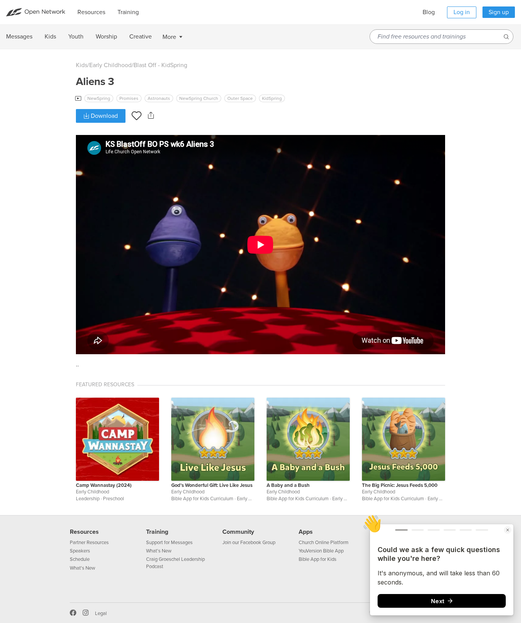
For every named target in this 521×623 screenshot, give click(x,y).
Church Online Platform (324, 543)
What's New (82, 568)
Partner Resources (89, 543)
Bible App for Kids (317, 559)
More (169, 37)
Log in (461, 12)
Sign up (499, 12)
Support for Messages (169, 543)
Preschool (113, 499)
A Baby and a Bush (288, 485)
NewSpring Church (198, 98)
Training (157, 532)
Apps (306, 532)
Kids (81, 65)
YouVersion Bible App (321, 551)
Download (103, 116)
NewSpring (98, 98)
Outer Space (240, 98)
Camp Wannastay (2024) (104, 485)
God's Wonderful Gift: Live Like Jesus (211, 485)
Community (238, 532)
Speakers (80, 551)
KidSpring (272, 98)
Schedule (80, 559)
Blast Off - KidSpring (160, 65)
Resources (84, 532)
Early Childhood (110, 65)
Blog (429, 12)
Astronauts (159, 98)
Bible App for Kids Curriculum (202, 499)
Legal (101, 613)
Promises (128, 98)
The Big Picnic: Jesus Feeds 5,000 (399, 485)
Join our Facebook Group (248, 543)
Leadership (88, 499)
